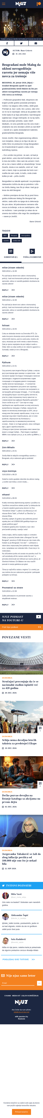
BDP (5, 235)
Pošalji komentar (32, 257)
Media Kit (16, 996)
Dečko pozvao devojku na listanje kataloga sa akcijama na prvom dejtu (21, 798)
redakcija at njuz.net (21, 1012)
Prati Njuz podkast (10, 627)
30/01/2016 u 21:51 (9, 366)
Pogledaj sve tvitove (16, 959)
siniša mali (16, 240)
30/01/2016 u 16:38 (9, 271)
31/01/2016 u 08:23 (9, 474)
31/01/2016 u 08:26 (9, 498)
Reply (5, 290)
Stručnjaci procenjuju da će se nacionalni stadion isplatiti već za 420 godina (20, 684)
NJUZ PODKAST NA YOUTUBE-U (12, 618)
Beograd (14, 235)
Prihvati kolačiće (21, 1112)
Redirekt (21, 1019)
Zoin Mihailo (8, 447)
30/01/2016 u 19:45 (9, 329)
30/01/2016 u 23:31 (9, 451)
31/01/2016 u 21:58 (9, 591)
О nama (7, 996)
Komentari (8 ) (10, 257)
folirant (5, 325)
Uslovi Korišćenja (30, 996)
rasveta (6, 240)
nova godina (25, 235)
